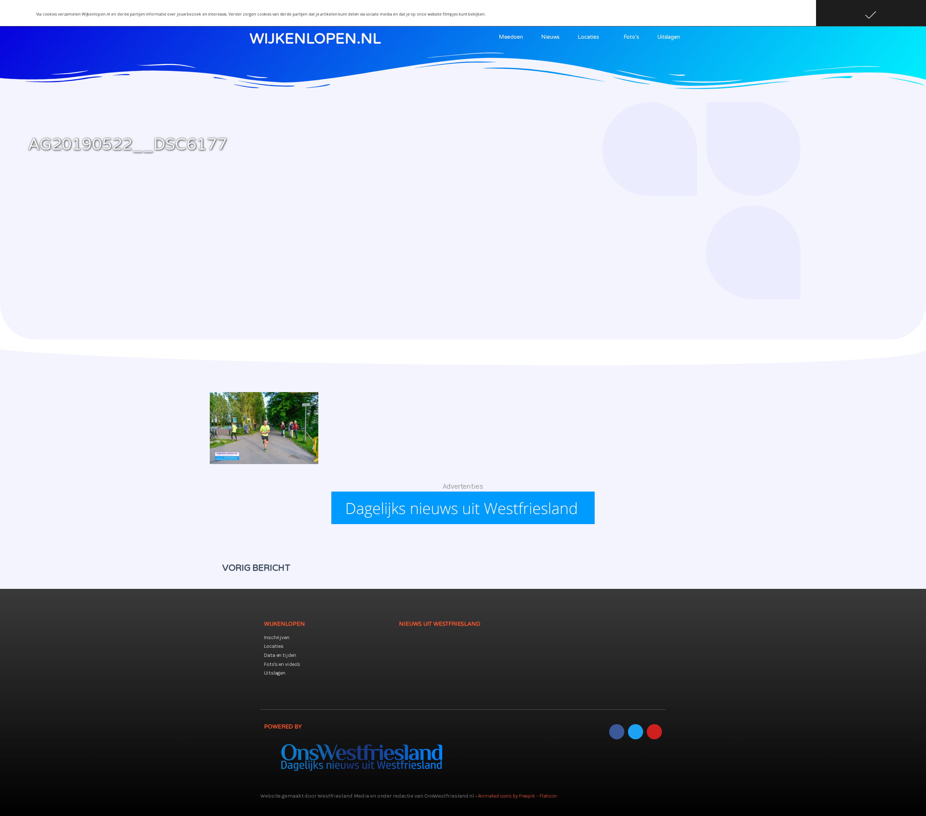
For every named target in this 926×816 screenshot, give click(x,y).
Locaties (588, 37)
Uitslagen (668, 37)
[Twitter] (635, 731)
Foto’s (631, 37)
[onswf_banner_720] (463, 522)
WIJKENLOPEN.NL (315, 38)
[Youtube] (654, 731)
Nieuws (550, 37)
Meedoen (511, 37)
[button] (871, 13)
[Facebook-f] (616, 731)
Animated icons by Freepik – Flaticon (517, 795)
